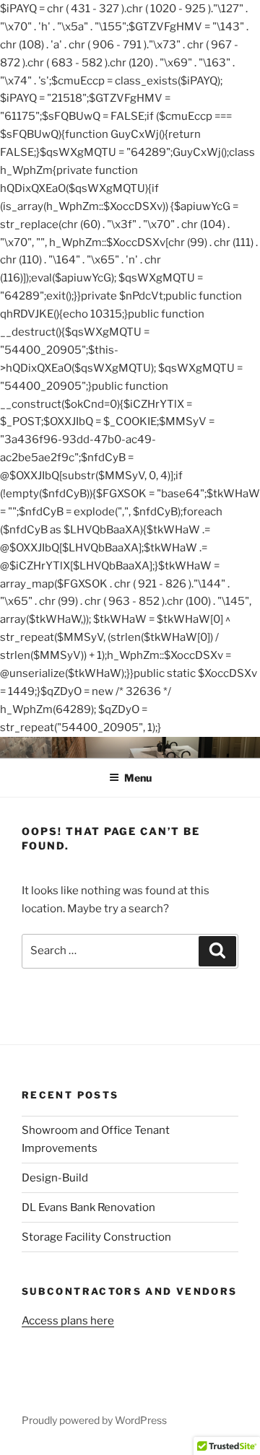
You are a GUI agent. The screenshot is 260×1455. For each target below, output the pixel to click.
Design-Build (55, 1177)
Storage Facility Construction (96, 1237)
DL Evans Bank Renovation (88, 1207)
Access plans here (68, 1320)
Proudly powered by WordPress (94, 1420)
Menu (138, 778)
